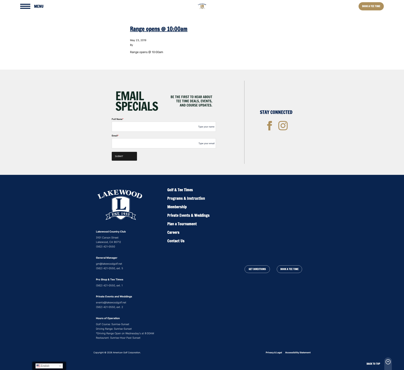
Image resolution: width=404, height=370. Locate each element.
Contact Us (175, 240)
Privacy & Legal (274, 352)
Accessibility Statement (298, 352)
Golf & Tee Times (180, 189)
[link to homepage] (202, 6)
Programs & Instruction (186, 198)
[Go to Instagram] (283, 125)
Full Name (117, 119)
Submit (119, 156)
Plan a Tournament (182, 223)
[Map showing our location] (273, 222)
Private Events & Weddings (188, 215)
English (44, 365)
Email (115, 135)
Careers (173, 232)
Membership (177, 206)
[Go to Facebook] (269, 125)
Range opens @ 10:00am (158, 29)
